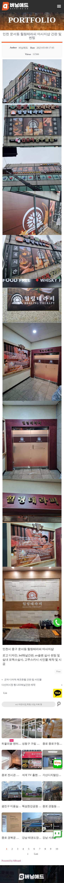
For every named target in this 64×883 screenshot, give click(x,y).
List (5, 693)
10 (57, 849)
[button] (59, 6)
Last (36, 853)
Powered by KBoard (11, 860)
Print (58, 671)
